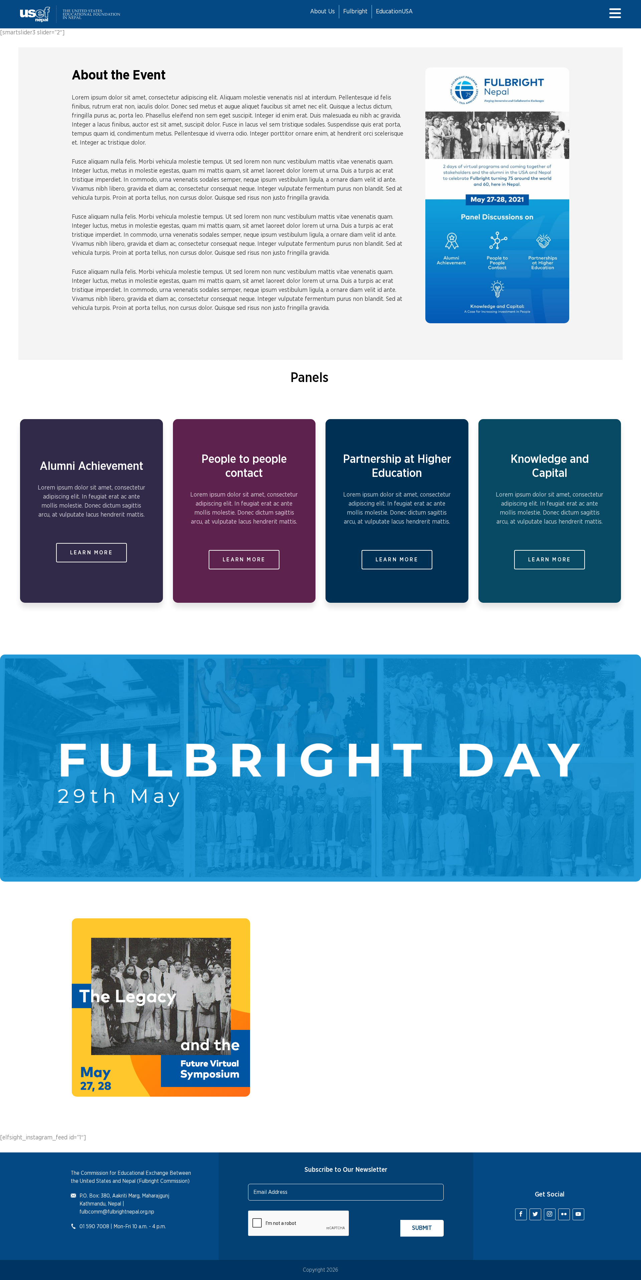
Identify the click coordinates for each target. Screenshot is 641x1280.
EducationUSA (394, 12)
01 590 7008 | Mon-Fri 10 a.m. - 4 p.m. (122, 1226)
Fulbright (355, 12)
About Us (322, 12)
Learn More (91, 552)
